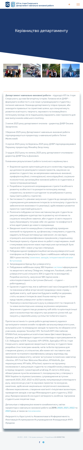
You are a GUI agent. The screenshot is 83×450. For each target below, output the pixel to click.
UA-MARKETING (59, 437)
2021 (66, 407)
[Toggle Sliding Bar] (69, 4)
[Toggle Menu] (78, 4)
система (57, 267)
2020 (60, 407)
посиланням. (34, 411)
